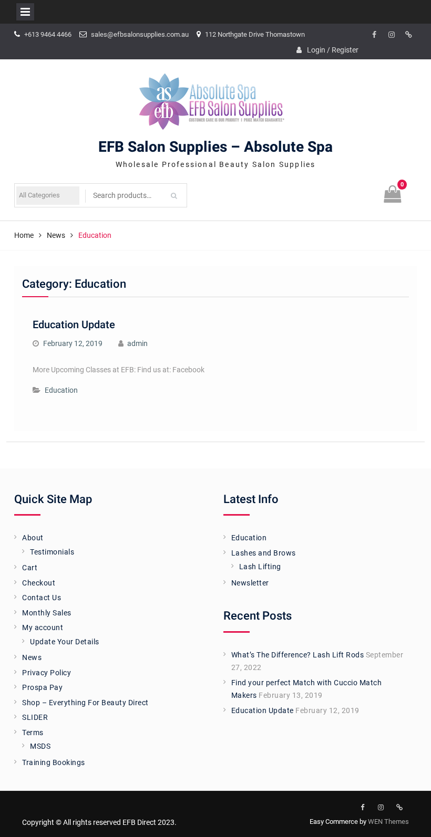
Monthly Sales (46, 613)
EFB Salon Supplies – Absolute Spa (215, 147)
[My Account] (409, 35)
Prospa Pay (42, 687)
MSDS (40, 746)
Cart (29, 567)
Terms (33, 732)
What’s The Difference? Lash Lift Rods (297, 655)
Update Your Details (64, 641)
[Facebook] (374, 35)
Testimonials (52, 552)
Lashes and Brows (263, 553)
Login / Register (332, 50)
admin (137, 343)
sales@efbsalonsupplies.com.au (140, 34)
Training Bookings (53, 762)
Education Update (74, 324)
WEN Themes (388, 821)
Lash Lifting (260, 566)
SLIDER (35, 717)
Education (61, 390)
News (32, 657)
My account (42, 627)
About (33, 537)
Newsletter (250, 583)
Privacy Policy (46, 672)
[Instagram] (391, 35)
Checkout (38, 583)
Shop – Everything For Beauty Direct (85, 702)
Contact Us (41, 597)
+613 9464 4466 (47, 34)
